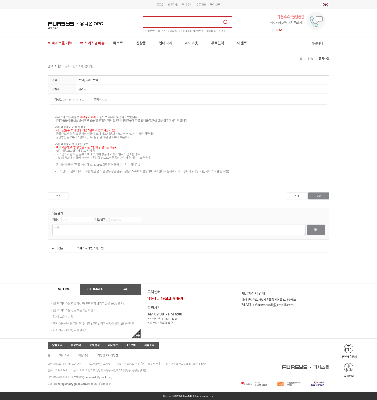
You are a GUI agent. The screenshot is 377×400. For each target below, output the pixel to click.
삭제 (297, 195)
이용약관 (83, 355)
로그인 (160, 4)
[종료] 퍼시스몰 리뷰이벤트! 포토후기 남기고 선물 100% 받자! (88, 303)
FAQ (125, 289)
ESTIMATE (95, 289)
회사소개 (64, 355)
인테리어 (165, 43)
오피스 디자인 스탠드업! (91, 248)
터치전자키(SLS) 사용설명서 (70, 330)
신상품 (141, 43)
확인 (316, 229)
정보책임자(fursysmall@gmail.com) (91, 377)
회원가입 (173, 4)
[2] (280, 30)
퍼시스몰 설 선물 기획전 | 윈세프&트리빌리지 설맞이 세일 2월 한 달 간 (93, 323)
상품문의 (57, 345)
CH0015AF (211, 31)
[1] (277, 30)
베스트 (118, 43)
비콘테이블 (198, 30)
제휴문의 (149, 345)
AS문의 (131, 345)
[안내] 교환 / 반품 (63, 317)
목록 (58, 195)
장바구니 (187, 4)
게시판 (311, 59)
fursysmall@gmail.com (72, 384)
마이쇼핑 (215, 4)
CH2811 (162, 31)
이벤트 (242, 43)
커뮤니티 (317, 43)
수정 (318, 195)
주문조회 (201, 4)
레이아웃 (191, 43)
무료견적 (217, 43)
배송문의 (76, 345)
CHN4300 (185, 31)
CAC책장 (174, 30)
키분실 (222, 30)
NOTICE (64, 289)
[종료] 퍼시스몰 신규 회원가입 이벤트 (74, 310)
